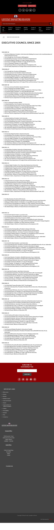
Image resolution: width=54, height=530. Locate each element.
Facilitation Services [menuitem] (48, 28)
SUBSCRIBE (27, 374)
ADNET (50, 519)
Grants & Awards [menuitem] (10, 28)
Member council (6, 398)
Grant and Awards (7, 400)
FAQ (4, 414)
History (4, 394)
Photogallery (6, 410)
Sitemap (5, 412)
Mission (4, 396)
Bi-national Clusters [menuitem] (18, 28)
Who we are (5, 392)
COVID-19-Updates (22, 5)
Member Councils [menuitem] (26, 28)
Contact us (5, 417)
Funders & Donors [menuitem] (33, 28)
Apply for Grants (32, 5)
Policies (4, 408)
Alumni (4, 402)
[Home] (16, 17)
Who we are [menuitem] (3, 29)
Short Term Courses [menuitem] (41, 29)
